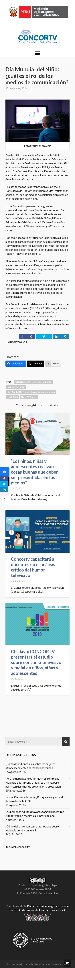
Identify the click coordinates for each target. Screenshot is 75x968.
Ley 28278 (12, 397)
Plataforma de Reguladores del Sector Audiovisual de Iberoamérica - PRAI (39, 908)
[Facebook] (4, 472)
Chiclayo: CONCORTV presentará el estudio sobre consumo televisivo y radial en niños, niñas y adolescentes (36, 662)
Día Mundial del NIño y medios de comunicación (31, 392)
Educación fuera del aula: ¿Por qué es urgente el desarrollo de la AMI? (34, 799)
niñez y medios (28, 397)
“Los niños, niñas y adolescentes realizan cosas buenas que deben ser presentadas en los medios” (35, 471)
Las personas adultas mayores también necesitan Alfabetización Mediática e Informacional (34, 813)
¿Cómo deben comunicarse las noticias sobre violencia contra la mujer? (32, 828)
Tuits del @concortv (17, 846)
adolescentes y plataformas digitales (33, 381)
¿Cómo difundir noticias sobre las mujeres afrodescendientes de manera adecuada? (30, 765)
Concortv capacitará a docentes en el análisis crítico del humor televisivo (33, 567)
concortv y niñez (15, 386)
